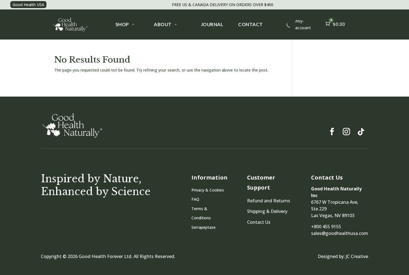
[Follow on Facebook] (332, 131)
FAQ (195, 199)
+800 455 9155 (326, 227)
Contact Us (258, 222)
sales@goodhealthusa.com (339, 233)
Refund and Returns (268, 201)
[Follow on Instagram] (346, 131)
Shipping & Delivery (267, 211)
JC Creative (357, 256)
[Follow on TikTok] (361, 131)
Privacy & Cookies (207, 190)
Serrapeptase (203, 227)
